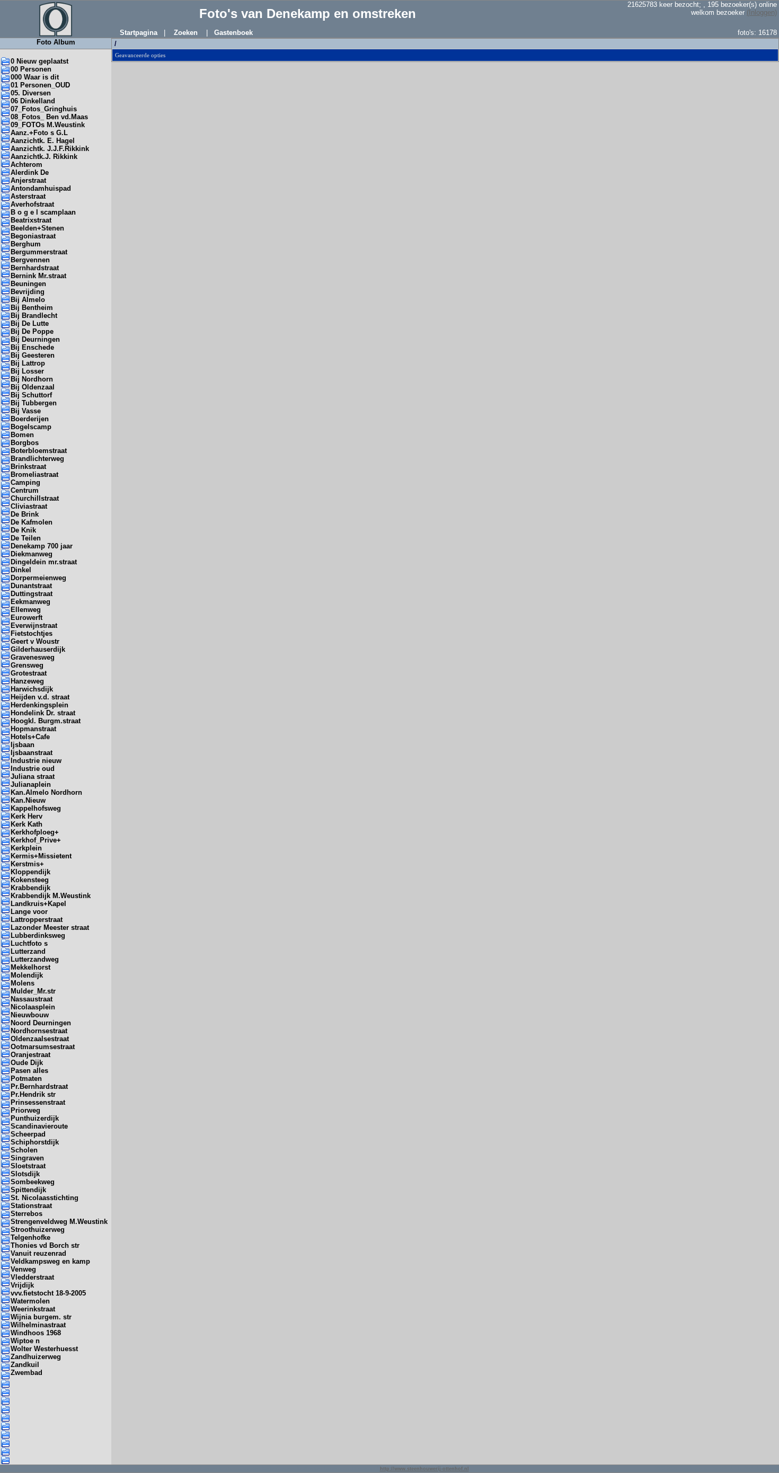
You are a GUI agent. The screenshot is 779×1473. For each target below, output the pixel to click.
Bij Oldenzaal (33, 387)
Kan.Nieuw (28, 800)
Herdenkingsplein (39, 705)
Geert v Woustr (35, 641)
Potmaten (26, 1078)
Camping (25, 482)
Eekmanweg (30, 602)
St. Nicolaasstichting (44, 1198)
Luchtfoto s (29, 943)
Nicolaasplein (33, 1007)
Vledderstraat (32, 1277)
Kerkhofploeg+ (35, 832)
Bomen (22, 435)
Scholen (24, 1150)
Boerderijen (30, 419)
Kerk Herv (26, 816)
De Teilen (26, 538)
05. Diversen (31, 93)
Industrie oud (33, 769)
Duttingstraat (31, 594)
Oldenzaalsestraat (40, 1039)
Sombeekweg (33, 1182)
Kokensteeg (30, 880)
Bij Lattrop (28, 363)
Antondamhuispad (41, 188)
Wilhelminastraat (38, 1325)
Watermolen (30, 1301)
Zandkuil (25, 1365)
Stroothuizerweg (38, 1230)
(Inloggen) (762, 12)
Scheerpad (28, 1134)
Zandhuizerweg (36, 1357)
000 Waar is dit (35, 77)
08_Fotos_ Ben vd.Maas (49, 117)
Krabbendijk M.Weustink (51, 896)
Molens (22, 983)
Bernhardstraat (35, 268)
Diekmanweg (31, 554)
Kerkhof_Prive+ (36, 840)
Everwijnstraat (34, 625)
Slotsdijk (25, 1174)
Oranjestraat (30, 1055)
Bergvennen (30, 260)
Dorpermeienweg (38, 578)
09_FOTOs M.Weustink (48, 125)
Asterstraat (28, 196)
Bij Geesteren (33, 355)
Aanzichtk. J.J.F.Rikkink (50, 149)
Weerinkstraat (33, 1309)
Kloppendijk (30, 872)
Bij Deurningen (35, 339)
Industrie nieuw (36, 761)
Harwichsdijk (32, 689)
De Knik (23, 530)
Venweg (23, 1269)
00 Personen (31, 69)
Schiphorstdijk (35, 1142)
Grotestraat (29, 673)
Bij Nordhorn (32, 379)
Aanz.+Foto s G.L (39, 133)
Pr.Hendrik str (33, 1094)
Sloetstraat (28, 1166)
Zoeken (186, 33)
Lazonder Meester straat (50, 927)
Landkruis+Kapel (38, 904)
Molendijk (27, 975)
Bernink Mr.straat (38, 276)
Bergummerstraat (39, 252)
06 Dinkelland (33, 101)
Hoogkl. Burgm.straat (46, 721)
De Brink (25, 514)
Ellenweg (26, 610)
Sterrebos (26, 1214)
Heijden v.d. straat (40, 697)
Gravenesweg (33, 657)
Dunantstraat (31, 586)
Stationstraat (31, 1206)
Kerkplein (26, 848)
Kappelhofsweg (36, 808)
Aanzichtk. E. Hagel (43, 141)
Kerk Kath (26, 824)
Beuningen (28, 284)
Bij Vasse (26, 411)
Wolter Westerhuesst (44, 1349)
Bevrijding (28, 292)
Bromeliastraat (34, 474)
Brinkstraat (28, 467)
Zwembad (26, 1373)
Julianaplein (31, 784)
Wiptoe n (25, 1341)
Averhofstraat (32, 204)
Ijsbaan (22, 745)
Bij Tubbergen (34, 403)
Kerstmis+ (27, 864)
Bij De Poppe (32, 331)
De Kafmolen (31, 522)
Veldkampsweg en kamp (50, 1261)
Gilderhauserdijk (38, 649)
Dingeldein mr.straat (44, 562)
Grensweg (27, 665)
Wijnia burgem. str (41, 1317)
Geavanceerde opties (140, 55)
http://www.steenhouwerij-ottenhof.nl (424, 1468)
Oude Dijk (27, 1063)
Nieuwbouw (30, 1015)
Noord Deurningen (41, 1023)
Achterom (26, 164)
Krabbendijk (30, 888)
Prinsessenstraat (38, 1102)
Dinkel (21, 570)
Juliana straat (33, 776)
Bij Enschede (32, 347)
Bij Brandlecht (34, 316)
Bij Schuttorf (31, 395)
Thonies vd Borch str (45, 1245)
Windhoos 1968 (36, 1333)
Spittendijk (28, 1190)
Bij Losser (27, 371)
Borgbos (25, 443)
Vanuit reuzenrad (38, 1253)
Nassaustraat (31, 999)
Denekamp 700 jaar (42, 546)
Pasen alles (29, 1071)
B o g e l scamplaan (43, 212)
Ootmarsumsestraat (43, 1047)
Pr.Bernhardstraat (39, 1086)
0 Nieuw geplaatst (39, 61)
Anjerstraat (28, 180)
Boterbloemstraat (39, 451)
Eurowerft (26, 618)
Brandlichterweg (37, 459)
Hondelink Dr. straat (43, 713)
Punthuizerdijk (35, 1118)
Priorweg (25, 1110)
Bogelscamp (31, 427)
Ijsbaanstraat (31, 753)
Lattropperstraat (37, 920)
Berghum (26, 244)
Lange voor (29, 912)
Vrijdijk (22, 1285)
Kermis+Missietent (41, 856)
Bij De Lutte (30, 323)
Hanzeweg (27, 681)
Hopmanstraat (33, 729)
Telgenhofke (30, 1237)
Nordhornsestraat (39, 1031)
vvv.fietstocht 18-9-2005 (48, 1293)
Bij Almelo (28, 300)
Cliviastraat (29, 506)
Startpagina (138, 33)
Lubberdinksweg (38, 935)
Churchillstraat (35, 498)
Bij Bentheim (32, 308)
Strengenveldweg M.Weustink (59, 1222)
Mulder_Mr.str (33, 991)
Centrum (25, 490)
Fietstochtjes (31, 633)
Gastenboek (233, 33)
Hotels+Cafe (30, 737)
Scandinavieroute (39, 1126)
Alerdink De (30, 172)
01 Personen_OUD (40, 85)
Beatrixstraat (31, 220)
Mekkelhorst (30, 967)
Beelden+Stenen (37, 228)
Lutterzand (28, 951)
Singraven (27, 1158)
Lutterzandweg (35, 959)
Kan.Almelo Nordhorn (46, 792)
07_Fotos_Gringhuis (44, 109)
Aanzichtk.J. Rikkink (44, 157)
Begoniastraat (33, 236)
